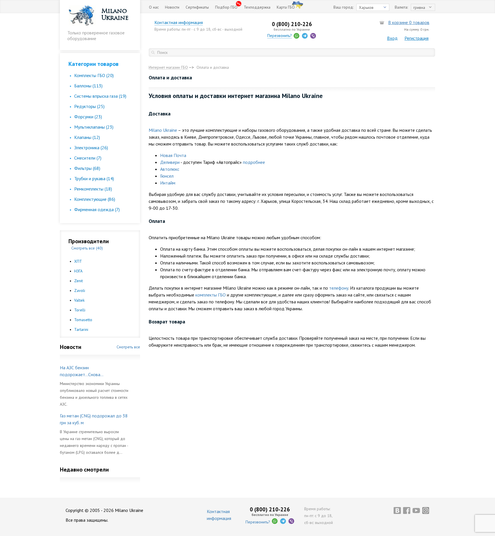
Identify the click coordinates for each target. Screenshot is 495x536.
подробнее (254, 162)
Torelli (79, 310)
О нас (154, 7)
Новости (172, 7)
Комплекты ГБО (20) (94, 75)
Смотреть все (128, 347)
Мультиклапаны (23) (93, 127)
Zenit (78, 280)
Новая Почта (173, 155)
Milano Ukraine (163, 130)
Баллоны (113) (88, 86)
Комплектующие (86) (94, 199)
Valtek (79, 300)
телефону (338, 288)
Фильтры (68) (87, 168)
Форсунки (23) (88, 116)
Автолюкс (169, 169)
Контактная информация (178, 22)
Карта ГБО (286, 7)
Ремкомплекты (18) (93, 189)
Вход (392, 38)
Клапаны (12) (87, 137)
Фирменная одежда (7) (97, 209)
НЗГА (78, 271)
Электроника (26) (91, 147)
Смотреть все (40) (87, 248)
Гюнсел (167, 176)
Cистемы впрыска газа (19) (100, 96)
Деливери (170, 162)
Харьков (366, 7)
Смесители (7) (87, 158)
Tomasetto (83, 319)
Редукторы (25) (89, 106)
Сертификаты (197, 7)
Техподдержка (257, 7)
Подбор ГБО (226, 7)
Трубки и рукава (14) (94, 178)
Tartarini (81, 329)
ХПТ (78, 261)
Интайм (167, 183)
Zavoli (79, 290)
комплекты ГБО (210, 295)
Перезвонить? (279, 35)
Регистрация (416, 38)
